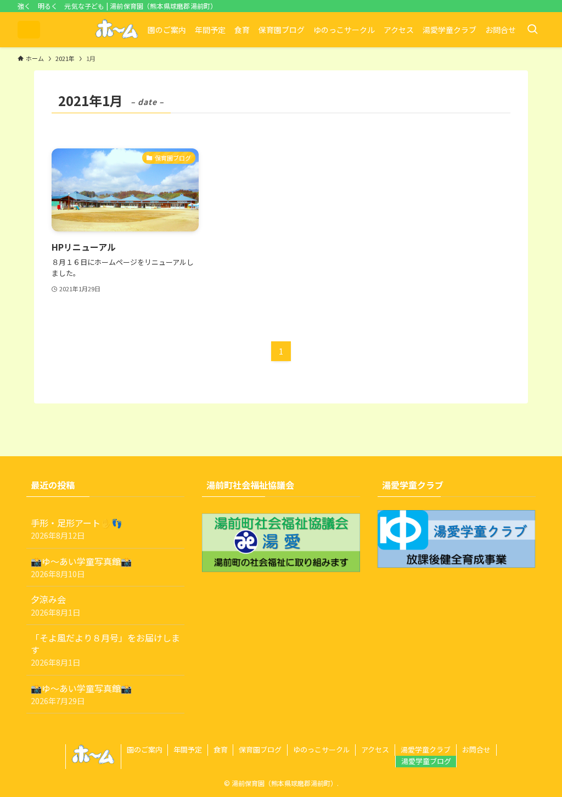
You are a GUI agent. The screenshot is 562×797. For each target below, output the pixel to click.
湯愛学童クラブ (426, 749)
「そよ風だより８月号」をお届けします (105, 649)
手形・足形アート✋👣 (76, 528)
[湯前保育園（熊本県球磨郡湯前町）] (29, 29)
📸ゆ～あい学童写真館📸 (81, 567)
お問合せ (476, 749)
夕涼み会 (55, 605)
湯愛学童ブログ (426, 761)
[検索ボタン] (532, 29)
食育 (220, 749)
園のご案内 (144, 749)
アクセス (375, 749)
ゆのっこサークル (321, 749)
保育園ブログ (260, 749)
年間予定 (187, 749)
